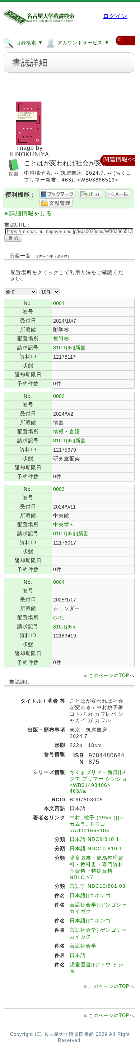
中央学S (63, 524)
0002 (59, 396)
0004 (59, 582)
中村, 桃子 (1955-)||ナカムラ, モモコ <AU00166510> (97, 824)
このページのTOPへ (112, 675)
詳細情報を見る (30, 213)
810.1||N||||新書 (70, 533)
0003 (59, 489)
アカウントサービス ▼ (82, 42)
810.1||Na (64, 627)
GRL (59, 618)
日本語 (78, 955)
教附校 (61, 338)
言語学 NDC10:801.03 (98, 886)
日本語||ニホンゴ (90, 895)
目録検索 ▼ (28, 42)
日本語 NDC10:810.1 (96, 848)
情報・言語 (66, 431)
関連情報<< (119, 159)
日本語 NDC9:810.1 (94, 839)
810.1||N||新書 (69, 347)
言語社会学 (83, 946)
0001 (59, 303)
